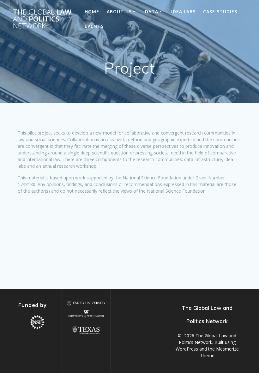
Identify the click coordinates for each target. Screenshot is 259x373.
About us (119, 12)
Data (151, 12)
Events (94, 26)
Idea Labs (183, 12)
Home (92, 12)
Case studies (220, 12)
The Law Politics (42, 19)
